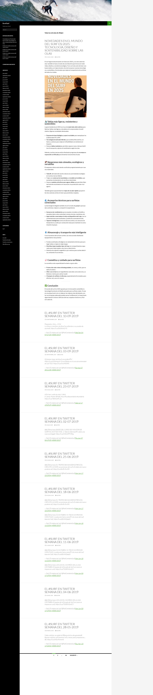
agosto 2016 (5, 145)
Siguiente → (74, 655)
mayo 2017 (5, 126)
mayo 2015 (5, 177)
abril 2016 (5, 154)
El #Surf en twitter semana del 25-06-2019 (61, 455)
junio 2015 (5, 175)
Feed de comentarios (7, 242)
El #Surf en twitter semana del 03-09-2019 (61, 349)
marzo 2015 (5, 181)
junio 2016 (5, 149)
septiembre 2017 (7, 118)
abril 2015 (5, 179)
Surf (4, 228)
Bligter (58, 57)
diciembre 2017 (6, 111)
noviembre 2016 (6, 139)
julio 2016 (5, 147)
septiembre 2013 (7, 219)
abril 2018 (5, 103)
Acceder (5, 238)
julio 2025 (5, 73)
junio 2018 (5, 99)
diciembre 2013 (6, 213)
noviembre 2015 (6, 164)
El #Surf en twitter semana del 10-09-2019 (61, 314)
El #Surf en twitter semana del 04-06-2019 (61, 590)
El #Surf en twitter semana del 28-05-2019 (61, 625)
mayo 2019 (5, 82)
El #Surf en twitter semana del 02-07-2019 (61, 420)
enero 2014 (5, 211)
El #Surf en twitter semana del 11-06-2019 (61, 540)
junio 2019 (5, 79)
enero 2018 (5, 109)
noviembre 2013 (6, 215)
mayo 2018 (5, 101)
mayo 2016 (5, 152)
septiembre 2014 (7, 194)
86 (66, 655)
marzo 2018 (5, 105)
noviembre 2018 (6, 92)
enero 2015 (5, 186)
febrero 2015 (6, 183)
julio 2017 (5, 122)
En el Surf (6, 23)
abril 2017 (5, 128)
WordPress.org (6, 244)
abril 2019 (5, 84)
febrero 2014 (6, 209)
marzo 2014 (5, 207)
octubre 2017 (6, 116)
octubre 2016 (6, 141)
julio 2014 (5, 198)
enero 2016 (5, 160)
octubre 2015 (6, 166)
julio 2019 (5, 77)
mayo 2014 (5, 202)
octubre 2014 (6, 192)
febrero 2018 (6, 107)
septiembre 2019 (7, 75)
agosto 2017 (5, 120)
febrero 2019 (6, 88)
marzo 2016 (5, 156)
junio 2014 (5, 200)
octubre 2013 (6, 217)
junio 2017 (5, 124)
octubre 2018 (6, 94)
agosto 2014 (5, 196)
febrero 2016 (6, 158)
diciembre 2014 (6, 188)
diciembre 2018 (6, 90)
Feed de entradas (7, 240)
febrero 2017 (6, 132)
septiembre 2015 (7, 169)
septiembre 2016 (7, 143)
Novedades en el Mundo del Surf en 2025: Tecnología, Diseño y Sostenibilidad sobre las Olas (64, 47)
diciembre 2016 (6, 137)
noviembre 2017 (6, 113)
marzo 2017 (5, 130)
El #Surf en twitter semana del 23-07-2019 (61, 384)
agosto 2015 (5, 171)
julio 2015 (5, 173)
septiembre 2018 (7, 96)
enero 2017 (5, 135)
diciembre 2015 (6, 162)
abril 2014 (5, 205)
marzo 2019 (5, 86)
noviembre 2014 (6, 190)
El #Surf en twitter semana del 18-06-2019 (61, 490)
